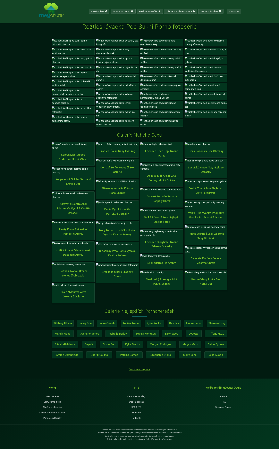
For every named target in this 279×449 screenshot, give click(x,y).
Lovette (193, 333)
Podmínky (136, 418)
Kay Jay (174, 323)
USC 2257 (136, 407)
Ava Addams (193, 323)
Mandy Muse (62, 333)
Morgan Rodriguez (161, 344)
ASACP (223, 396)
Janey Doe (85, 323)
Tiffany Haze (216, 333)
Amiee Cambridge (67, 355)
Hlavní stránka (97, 11)
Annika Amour (131, 323)
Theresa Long (217, 323)
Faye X (89, 344)
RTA (224, 402)
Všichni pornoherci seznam (179, 11)
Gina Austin (216, 355)
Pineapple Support (223, 407)
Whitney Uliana (62, 323)
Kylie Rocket (154, 323)
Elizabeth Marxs (65, 344)
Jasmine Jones (89, 333)
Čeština (232, 11)
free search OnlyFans (139, 369)
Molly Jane (190, 355)
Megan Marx (190, 344)
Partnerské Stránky (209, 11)
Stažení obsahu (136, 402)
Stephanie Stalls (160, 355)
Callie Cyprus (216, 344)
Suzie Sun (109, 344)
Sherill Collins (99, 355)
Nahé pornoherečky (148, 11)
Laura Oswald (107, 323)
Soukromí (136, 412)
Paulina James (129, 355)
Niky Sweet (172, 333)
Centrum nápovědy (136, 396)
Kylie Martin (132, 344)
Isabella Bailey (118, 333)
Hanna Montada (146, 333)
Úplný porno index (121, 11)
